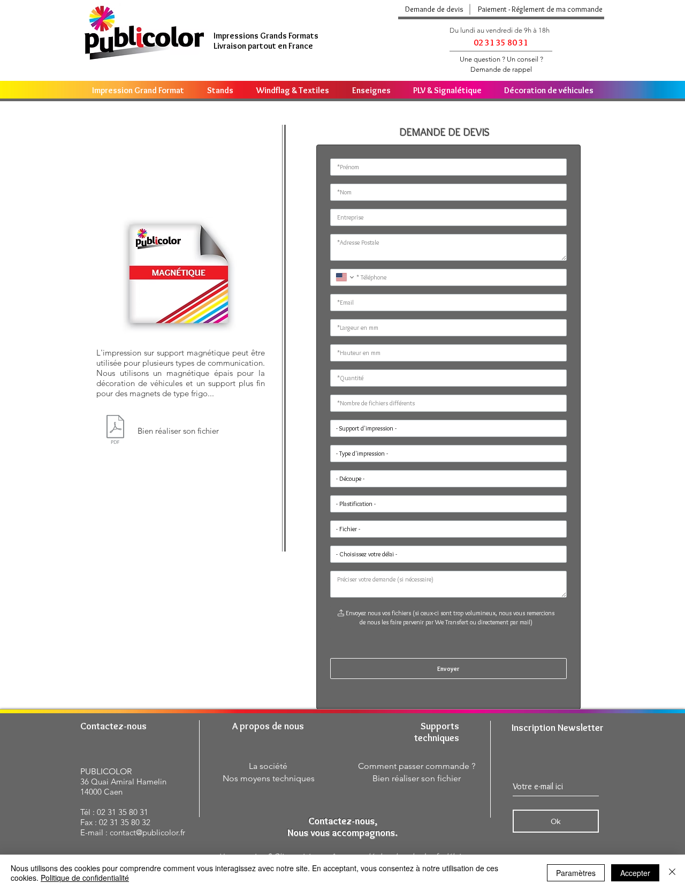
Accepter (635, 872)
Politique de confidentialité (85, 877)
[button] (539, 9)
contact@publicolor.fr (147, 832)
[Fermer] (672, 872)
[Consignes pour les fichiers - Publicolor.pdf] (115, 431)
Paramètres (576, 872)
